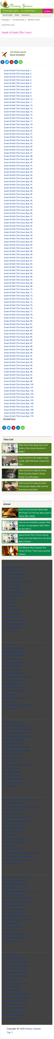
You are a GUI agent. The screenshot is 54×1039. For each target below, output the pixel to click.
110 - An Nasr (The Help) (12, 1004)
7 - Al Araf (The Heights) (11, 588)
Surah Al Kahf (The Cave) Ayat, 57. (18, 248)
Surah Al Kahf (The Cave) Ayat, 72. (18, 295)
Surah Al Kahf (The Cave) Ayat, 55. (18, 241)
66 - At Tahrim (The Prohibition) (14, 828)
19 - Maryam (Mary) (10, 631)
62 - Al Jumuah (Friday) (11, 814)
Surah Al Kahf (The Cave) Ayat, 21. (18, 133)
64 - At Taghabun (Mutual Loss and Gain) (17, 821)
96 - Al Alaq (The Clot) (11, 955)
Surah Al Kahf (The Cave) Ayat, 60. (18, 257)
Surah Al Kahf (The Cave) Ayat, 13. (18, 108)
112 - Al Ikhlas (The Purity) (12, 1011)
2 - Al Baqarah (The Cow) (12, 571)
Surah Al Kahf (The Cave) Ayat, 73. (18, 298)
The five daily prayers (11, 11)
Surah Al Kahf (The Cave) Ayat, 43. (18, 203)
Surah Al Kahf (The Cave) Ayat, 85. (18, 336)
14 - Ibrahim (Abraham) (11, 613)
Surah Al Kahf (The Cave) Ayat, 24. (18, 143)
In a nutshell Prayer (28, 11)
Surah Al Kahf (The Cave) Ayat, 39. (18, 191)
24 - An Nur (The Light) (11, 659)
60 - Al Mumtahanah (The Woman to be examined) (21, 807)
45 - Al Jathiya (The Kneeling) (13, 743)
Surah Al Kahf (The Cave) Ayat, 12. (18, 105)
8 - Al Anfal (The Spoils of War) (14, 592)
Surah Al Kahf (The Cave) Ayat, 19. (18, 127)
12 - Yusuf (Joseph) (10, 606)
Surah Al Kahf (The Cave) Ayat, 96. (18, 371)
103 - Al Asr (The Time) (11, 980)
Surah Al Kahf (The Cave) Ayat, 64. (18, 270)
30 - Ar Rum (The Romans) (12, 680)
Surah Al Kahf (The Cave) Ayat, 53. (18, 235)
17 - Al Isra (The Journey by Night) (15, 624)
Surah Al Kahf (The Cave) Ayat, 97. (18, 374)
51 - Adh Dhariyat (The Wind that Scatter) (17, 765)
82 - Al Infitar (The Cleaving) (13, 895)
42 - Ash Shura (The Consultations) (15, 733)
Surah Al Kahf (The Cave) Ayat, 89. (18, 349)
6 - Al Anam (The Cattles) (12, 585)
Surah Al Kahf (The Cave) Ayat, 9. (18, 95)
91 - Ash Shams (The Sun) (12, 927)
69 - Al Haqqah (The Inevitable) (14, 839)
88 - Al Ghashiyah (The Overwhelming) (16, 916)
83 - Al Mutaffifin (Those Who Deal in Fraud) (18, 898)
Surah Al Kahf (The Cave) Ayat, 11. (18, 102)
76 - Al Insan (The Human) (12, 864)
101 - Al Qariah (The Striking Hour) (15, 972)
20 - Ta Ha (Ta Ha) (9, 645)
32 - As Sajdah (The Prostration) (14, 687)
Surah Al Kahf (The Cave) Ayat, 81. (18, 324)
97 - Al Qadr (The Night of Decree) (15, 958)
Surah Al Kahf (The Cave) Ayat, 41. (18, 197)
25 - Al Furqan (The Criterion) (13, 662)
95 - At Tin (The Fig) (10, 941)
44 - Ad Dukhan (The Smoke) (13, 740)
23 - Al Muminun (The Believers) (14, 655)
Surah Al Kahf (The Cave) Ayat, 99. (18, 381)
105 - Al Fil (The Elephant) (12, 987)
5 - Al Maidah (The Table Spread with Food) (19, 581)
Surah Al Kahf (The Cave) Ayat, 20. (18, 130)
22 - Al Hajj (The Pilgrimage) (13, 652)
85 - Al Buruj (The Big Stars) (13, 906)
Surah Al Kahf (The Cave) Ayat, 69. (18, 286)
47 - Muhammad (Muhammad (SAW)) (16, 751)
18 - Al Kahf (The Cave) (11, 628)
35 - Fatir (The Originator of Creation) (16, 698)
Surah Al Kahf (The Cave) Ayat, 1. (18, 70)
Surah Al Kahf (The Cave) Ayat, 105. (19, 400)
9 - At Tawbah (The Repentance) (14, 596)
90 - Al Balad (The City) (11, 923)
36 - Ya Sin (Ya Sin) (9, 701)
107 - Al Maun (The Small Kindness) (16, 994)
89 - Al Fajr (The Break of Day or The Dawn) (18, 920)
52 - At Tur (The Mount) (11, 768)
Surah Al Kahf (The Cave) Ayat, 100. (19, 384)
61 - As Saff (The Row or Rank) (14, 810)
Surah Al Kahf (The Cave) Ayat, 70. (18, 289)
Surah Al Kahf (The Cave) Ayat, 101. (19, 387)
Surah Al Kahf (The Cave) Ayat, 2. (18, 73)
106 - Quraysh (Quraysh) (11, 990)
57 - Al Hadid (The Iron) (11, 786)
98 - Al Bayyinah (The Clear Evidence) (16, 962)
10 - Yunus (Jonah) (9, 599)
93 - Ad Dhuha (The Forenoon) (14, 934)
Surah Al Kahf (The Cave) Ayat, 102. (19, 390)
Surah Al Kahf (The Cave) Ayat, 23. (18, 140)
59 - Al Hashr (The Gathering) (13, 803)
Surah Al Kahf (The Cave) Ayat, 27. (18, 152)
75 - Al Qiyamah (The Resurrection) (15, 860)
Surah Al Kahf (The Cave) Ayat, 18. (18, 124)
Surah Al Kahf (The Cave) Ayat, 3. (18, 76)
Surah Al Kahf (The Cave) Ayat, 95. (18, 368)
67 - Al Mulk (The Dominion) (13, 832)
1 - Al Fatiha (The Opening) (12, 567)
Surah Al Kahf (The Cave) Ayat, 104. (19, 397)
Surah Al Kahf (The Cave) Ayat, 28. (18, 156)
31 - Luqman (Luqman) (11, 684)
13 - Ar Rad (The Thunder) (12, 610)
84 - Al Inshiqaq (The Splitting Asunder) (17, 902)
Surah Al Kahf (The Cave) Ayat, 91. (18, 355)
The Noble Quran (18, 52)
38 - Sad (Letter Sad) (10, 709)
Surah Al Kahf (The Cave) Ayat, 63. (18, 267)
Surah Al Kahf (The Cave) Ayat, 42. (18, 200)
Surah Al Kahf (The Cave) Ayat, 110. (19, 416)
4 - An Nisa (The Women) (12, 578)
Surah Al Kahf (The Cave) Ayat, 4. (18, 80)
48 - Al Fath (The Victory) (12, 754)
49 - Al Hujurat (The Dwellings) (14, 758)
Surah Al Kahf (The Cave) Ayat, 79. (18, 317)
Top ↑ (10, 1032)
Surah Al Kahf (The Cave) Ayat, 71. (18, 292)
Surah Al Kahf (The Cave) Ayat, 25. (18, 146)
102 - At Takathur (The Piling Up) (14, 976)
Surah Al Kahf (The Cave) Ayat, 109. (19, 412)
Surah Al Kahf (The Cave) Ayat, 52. (18, 232)
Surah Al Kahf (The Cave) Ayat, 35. (18, 178)
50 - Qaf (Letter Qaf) (10, 761)
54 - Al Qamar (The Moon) (12, 775)
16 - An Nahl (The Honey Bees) (14, 620)
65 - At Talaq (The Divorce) (12, 825)
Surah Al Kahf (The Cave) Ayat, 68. (18, 282)
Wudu (17, 15)
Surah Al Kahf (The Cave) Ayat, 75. (18, 305)
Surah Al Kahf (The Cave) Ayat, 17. (18, 121)
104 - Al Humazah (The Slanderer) (15, 983)
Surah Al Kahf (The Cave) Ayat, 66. (18, 276)
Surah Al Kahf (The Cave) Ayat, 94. (18, 365)
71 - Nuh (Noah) (8, 846)
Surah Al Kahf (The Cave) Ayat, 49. (18, 222)
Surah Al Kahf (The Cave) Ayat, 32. (18, 168)
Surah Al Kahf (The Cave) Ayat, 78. (18, 314)
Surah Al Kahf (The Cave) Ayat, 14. (18, 111)
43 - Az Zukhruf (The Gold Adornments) (17, 736)
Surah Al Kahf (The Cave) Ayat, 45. (18, 210)
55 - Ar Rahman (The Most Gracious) (16, 779)
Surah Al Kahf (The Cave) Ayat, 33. (18, 171)
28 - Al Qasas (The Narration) (13, 673)
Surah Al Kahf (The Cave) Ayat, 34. (18, 175)
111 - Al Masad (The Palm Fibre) (14, 1008)
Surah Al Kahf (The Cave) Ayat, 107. (19, 406)
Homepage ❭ (6, 20)
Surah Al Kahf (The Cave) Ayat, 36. (18, 181)
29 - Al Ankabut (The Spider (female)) (16, 677)
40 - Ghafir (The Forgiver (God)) (14, 726)
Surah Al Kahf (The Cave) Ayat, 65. (18, 273)
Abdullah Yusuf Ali (34, 20)
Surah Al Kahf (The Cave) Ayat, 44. (18, 206)
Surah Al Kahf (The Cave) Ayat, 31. (18, 165)
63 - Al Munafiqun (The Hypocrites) (15, 817)
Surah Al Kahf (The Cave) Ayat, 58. (18, 251)
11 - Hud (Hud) (8, 603)
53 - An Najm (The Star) (11, 772)
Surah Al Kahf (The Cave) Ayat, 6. (18, 86)
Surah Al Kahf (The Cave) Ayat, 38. (18, 187)
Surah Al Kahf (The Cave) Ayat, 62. (18, 263)
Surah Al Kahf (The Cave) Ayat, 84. (18, 333)
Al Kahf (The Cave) (7, 25)
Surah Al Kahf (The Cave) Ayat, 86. (18, 340)
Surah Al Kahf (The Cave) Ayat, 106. (19, 403)
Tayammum (26, 15)
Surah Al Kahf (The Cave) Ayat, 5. (18, 83)
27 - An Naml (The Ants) (11, 670)
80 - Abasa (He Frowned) (12, 888)
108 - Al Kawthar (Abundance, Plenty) (16, 997)
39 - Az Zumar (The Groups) (13, 722)
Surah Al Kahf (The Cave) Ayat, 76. (18, 308)
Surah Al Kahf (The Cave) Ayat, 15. (18, 114)
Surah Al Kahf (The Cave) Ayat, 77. (18, 311)
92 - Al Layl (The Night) (11, 930)
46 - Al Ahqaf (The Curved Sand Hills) (16, 747)
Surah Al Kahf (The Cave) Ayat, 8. (18, 92)
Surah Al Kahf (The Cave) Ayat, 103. (19, 393)
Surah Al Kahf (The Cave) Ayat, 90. (18, 352)
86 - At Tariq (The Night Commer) (15, 909)
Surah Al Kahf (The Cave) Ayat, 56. (18, 244)
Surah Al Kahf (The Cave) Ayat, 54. (18, 238)
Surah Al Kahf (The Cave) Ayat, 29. (18, 159)
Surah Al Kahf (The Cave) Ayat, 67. (18, 279)
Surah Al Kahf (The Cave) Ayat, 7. (18, 89)
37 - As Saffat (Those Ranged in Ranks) (17, 705)
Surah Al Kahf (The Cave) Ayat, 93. (18, 362)
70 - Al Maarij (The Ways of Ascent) (15, 842)
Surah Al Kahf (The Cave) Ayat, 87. (18, 343)
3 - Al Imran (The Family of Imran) (15, 574)
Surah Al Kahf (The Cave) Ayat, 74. (18, 301)
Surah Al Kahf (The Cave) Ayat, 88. (18, 346)
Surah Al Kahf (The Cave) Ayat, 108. (19, 409)
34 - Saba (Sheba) (9, 694)
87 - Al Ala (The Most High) (12, 913)
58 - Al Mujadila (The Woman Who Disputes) (19, 800)
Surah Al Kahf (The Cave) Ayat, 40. (18, 194)
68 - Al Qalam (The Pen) (11, 835)
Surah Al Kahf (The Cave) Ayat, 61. (18, 260)
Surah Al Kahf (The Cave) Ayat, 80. (18, 321)
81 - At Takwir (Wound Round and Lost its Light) (20, 891)
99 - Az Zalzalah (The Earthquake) (15, 965)
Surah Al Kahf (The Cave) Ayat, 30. (18, 162)
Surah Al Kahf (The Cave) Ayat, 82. (18, 327)
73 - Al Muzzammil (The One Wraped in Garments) (21, 853)
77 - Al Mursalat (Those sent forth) (15, 877)
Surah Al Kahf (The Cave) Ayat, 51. (18, 229)
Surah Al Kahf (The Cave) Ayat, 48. (18, 219)
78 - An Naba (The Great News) (14, 881)
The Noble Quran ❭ (19, 20)
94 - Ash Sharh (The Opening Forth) (15, 938)
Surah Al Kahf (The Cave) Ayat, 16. (18, 118)
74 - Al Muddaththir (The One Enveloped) (17, 856)
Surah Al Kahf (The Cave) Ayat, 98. (18, 378)
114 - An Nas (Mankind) (11, 1019)
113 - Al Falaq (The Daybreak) (13, 1015)
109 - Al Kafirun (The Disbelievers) (15, 1001)
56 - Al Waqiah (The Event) (12, 783)
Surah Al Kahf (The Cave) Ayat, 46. (18, 213)
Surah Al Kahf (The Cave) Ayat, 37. (18, 184)
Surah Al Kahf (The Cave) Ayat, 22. (18, 137)
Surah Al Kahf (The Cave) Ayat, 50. (18, 225)
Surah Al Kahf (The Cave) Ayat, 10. (18, 99)
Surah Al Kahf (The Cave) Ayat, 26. (18, 149)
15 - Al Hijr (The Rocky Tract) (13, 617)
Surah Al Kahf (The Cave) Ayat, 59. (18, 254)
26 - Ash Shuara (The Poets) (13, 666)
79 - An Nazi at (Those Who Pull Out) (16, 884)
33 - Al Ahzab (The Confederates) (15, 691)
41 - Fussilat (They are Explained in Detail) (18, 729)
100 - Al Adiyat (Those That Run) (14, 969)
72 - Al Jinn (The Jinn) (11, 849)
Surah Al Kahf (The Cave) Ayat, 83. (18, 330)
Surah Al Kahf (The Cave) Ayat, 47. (18, 216)
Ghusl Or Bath (7, 15)
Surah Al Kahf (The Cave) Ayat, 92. (18, 359)
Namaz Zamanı (33, 1028)
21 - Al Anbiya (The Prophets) (13, 648)
